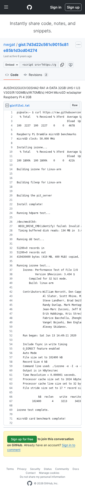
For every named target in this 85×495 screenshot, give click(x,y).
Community (62, 469)
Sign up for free (22, 439)
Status (48, 469)
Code (14, 75)
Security (35, 469)
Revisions (38, 75)
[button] (62, 65)
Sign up (73, 7)
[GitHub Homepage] (29, 483)
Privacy (22, 469)
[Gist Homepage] (29, 7)
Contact (31, 472)
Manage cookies (49, 472)
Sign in (55, 7)
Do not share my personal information (42, 476)
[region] (42, 267)
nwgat (9, 44)
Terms (10, 469)
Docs (76, 469)
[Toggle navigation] (6, 7)
